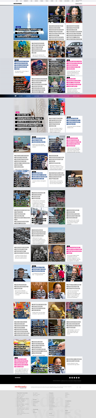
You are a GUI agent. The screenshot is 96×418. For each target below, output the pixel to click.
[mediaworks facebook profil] (77, 387)
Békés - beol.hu (19, 397)
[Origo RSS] (79, 377)
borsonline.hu (51, 415)
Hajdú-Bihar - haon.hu (21, 405)
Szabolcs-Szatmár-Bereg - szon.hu (23, 413)
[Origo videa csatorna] (76, 377)
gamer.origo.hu (51, 398)
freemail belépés (79, 3)
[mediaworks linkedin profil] (80, 387)
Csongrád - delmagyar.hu (21, 400)
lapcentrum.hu (67, 406)
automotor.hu (51, 396)
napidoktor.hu (51, 401)
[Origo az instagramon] (74, 377)
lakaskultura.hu (51, 397)
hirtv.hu (34, 404)
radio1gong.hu (67, 412)
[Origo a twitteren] (72, 377)
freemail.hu (67, 402)
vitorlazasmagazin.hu (53, 406)
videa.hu (66, 405)
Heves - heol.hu (19, 406)
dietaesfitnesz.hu (52, 405)
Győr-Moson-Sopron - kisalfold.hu (23, 404)
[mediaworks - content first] (20, 387)
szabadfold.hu (35, 402)
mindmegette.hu (52, 402)
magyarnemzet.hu (36, 401)
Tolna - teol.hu (19, 414)
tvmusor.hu (51, 409)
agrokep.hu (35, 412)
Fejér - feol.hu (19, 402)
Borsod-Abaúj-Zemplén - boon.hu (23, 398)
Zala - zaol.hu (35, 395)
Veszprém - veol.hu (36, 394)
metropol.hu (67, 394)
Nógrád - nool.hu (20, 410)
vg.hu (34, 411)
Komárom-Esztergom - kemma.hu (23, 409)
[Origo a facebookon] (70, 377)
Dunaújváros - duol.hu (21, 401)
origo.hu (34, 405)
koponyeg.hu (67, 404)
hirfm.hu (66, 413)
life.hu (66, 395)
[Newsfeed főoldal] (17, 377)
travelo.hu (51, 404)
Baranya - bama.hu (20, 396)
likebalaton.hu (51, 400)
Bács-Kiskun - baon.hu (21, 394)
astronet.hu (51, 394)
